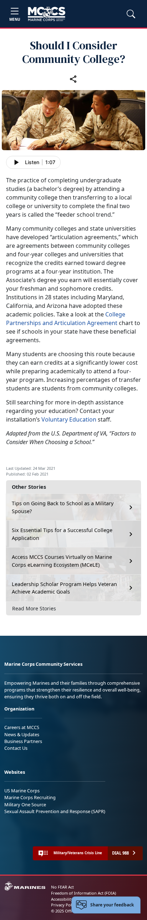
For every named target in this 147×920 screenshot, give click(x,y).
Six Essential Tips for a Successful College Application (62, 534)
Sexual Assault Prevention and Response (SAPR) (54, 811)
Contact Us (15, 748)
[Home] (46, 14)
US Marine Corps (22, 790)
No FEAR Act (62, 887)
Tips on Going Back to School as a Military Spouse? (62, 507)
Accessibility (62, 899)
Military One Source (25, 804)
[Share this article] (73, 79)
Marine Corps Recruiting (30, 797)
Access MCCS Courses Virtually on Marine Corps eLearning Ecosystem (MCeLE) (62, 561)
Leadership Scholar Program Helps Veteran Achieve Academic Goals (64, 588)
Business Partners (23, 741)
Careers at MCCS (21, 727)
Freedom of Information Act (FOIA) (83, 893)
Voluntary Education (68, 419)
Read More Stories (34, 608)
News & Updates (21, 734)
